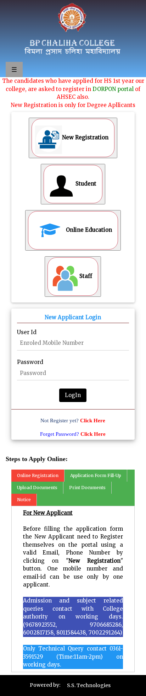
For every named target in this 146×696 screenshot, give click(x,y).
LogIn (73, 395)
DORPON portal (113, 89)
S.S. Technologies (89, 685)
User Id (26, 332)
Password (30, 362)
